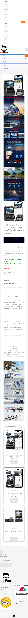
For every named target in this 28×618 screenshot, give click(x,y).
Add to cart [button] (14, 462)
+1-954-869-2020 (18, 578)
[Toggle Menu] (5, 23)
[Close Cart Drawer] (1, 552)
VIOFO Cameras (16, 274)
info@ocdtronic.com (19, 580)
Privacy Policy (3, 593)
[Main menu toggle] (26, 49)
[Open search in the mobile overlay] (17, 22)
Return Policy (3, 591)
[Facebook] (16, 604)
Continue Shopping (6, 565)
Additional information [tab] (9, 283)
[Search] (26, 55)
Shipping (2, 589)
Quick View (14, 451)
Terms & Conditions (4, 587)
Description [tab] (6, 280)
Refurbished (10, 274)
